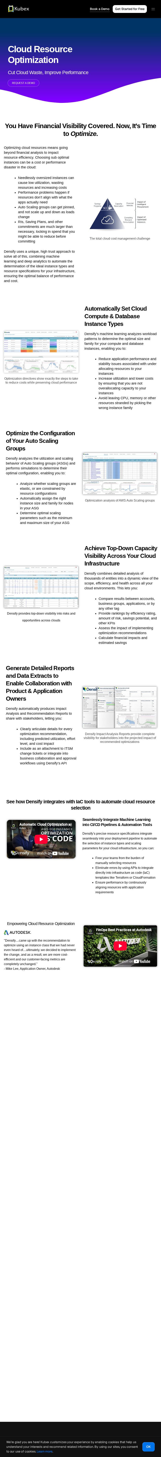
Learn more (44, 1451)
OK (148, 1447)
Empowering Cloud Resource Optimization (41, 923)
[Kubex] (16, 9)
